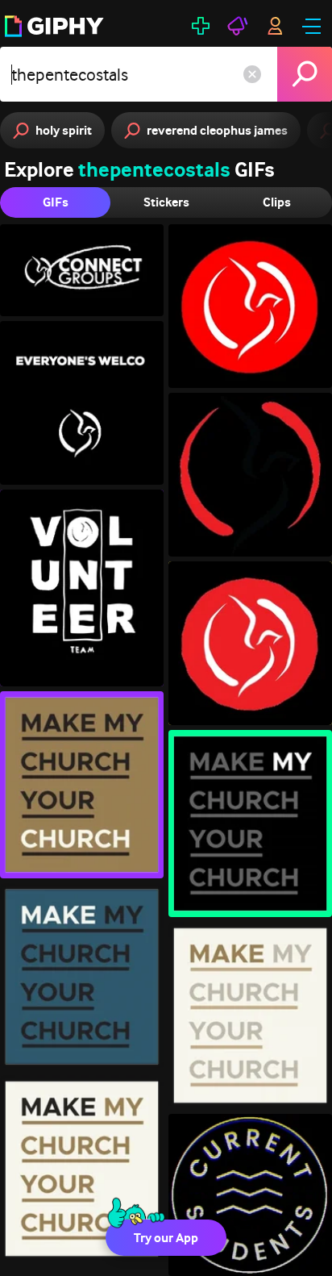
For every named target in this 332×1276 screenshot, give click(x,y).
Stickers (166, 202)
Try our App (166, 1237)
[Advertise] (237, 26)
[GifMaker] (200, 26)
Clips (277, 202)
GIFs (55, 202)
